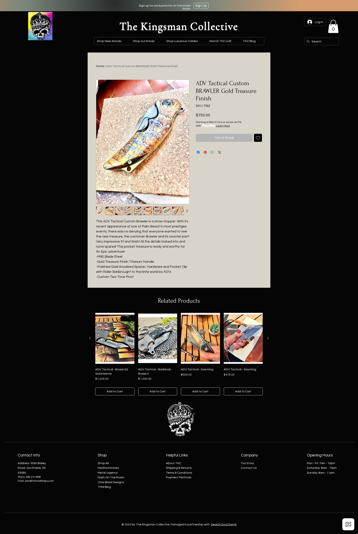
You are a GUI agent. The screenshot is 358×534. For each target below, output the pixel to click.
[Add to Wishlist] (258, 138)
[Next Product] (268, 338)
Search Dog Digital (223, 524)
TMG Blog (104, 486)
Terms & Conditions (179, 472)
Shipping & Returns (179, 467)
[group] (179, 354)
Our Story (247, 463)
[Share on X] (219, 152)
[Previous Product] (90, 338)
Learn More (223, 126)
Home (100, 66)
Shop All (103, 463)
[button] (184, 41)
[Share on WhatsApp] (212, 152)
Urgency (108, 472)
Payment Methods (178, 477)
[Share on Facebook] (198, 152)
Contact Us (249, 467)
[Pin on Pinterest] (205, 152)
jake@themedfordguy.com (39, 481)
